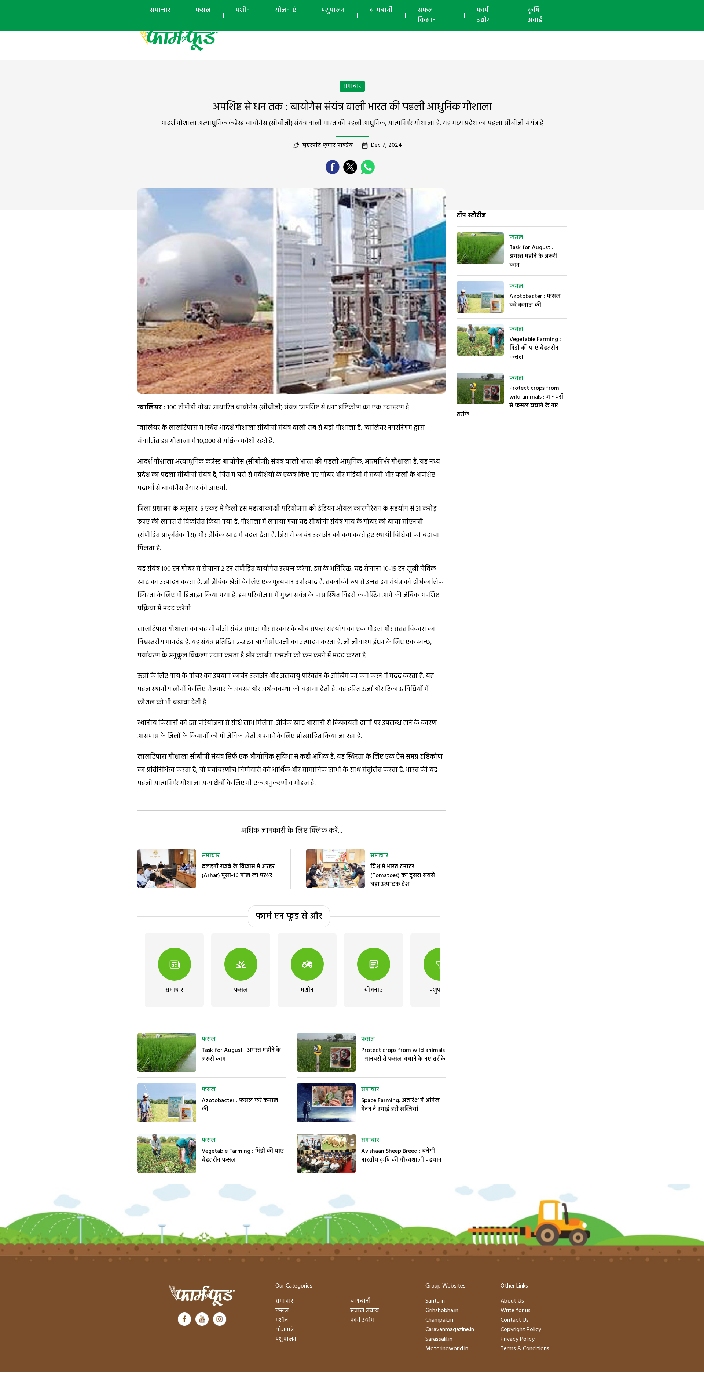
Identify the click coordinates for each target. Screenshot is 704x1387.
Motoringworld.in (446, 1349)
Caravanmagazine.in (449, 1330)
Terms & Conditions (524, 1349)
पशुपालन (333, 10)
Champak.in (439, 1320)
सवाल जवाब (364, 1310)
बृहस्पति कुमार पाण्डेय (327, 145)
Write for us (515, 1310)
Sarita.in (435, 1301)
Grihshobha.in (441, 1310)
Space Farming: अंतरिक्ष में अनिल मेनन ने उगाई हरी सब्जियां (400, 1105)
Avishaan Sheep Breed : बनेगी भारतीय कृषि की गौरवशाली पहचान (401, 1156)
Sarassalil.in (438, 1339)
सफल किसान (427, 15)
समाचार (160, 10)
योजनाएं (285, 10)
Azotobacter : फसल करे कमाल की (240, 1105)
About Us (512, 1301)
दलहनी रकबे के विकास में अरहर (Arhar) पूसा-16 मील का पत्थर (238, 871)
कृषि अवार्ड (535, 15)
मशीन (243, 10)
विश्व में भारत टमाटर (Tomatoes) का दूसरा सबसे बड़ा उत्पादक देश (402, 875)
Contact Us (514, 1320)
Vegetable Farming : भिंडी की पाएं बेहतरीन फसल (243, 1156)
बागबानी (381, 10)
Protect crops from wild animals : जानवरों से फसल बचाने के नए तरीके (403, 1055)
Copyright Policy (520, 1330)
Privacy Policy (517, 1339)
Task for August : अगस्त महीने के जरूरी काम (241, 1055)
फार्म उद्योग (484, 15)
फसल (203, 10)
